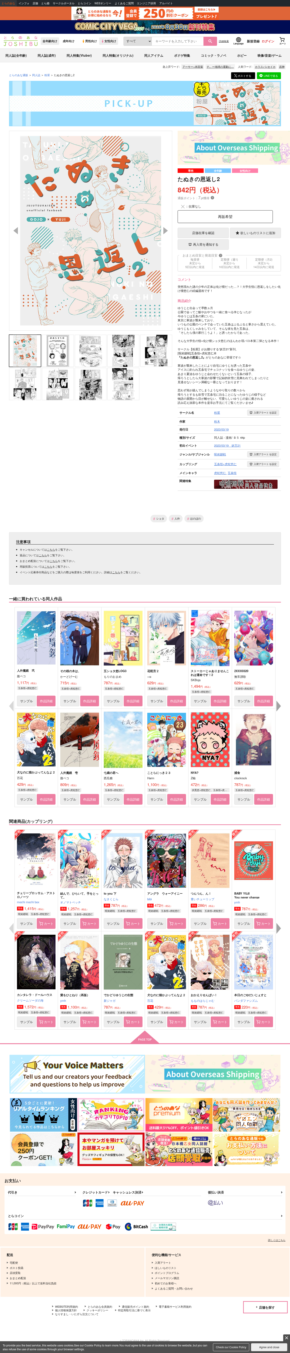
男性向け (91, 41)
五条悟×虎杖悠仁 (27, 688)
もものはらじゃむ (202, 1000)
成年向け (69, 41)
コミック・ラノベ (213, 55)
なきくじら (111, 899)
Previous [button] (15, 230)
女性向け (110, 41)
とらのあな (8, 3)
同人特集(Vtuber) (79, 55)
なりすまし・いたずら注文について (77, 1314)
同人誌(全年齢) (16, 55)
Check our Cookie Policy (231, 1347)
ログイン (268, 41)
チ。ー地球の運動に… (220, 66)
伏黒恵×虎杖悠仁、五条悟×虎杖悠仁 (211, 790)
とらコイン (84, 3)
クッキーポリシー (97, 1310)
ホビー (242, 55)
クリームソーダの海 (30, 1000)
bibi (149, 899)
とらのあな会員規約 (100, 1306)
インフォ (24, 3)
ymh (237, 902)
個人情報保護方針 (66, 1310)
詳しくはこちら (276, 1240)
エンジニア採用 (146, 3)
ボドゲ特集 (182, 55)
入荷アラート (265, 412)
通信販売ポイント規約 (135, 1306)
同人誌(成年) (47, 55)
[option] (90, 230)
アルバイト (166, 3)
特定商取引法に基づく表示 (134, 1310)
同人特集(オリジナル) (118, 55)
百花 (150, 1000)
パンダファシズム (246, 1000)
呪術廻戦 (23, 914)
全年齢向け (50, 41)
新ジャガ (110, 1000)
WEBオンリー (102, 3)
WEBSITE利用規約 (66, 1306)
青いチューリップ (202, 899)
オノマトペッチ (70, 902)
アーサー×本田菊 (192, 66)
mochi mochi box (28, 902)
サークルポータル (64, 3)
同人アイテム (153, 55)
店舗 (35, 3)
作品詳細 (46, 701)
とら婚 (45, 3)
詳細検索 (224, 41)
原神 (282, 66)
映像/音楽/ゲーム (270, 55)
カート (48, 923)
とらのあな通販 (18, 75)
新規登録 (253, 41)
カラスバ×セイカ (265, 66)
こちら (51, 549)
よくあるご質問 (124, 3)
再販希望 (225, 216)
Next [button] (165, 230)
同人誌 (36, 75)
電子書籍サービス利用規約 (175, 1306)
